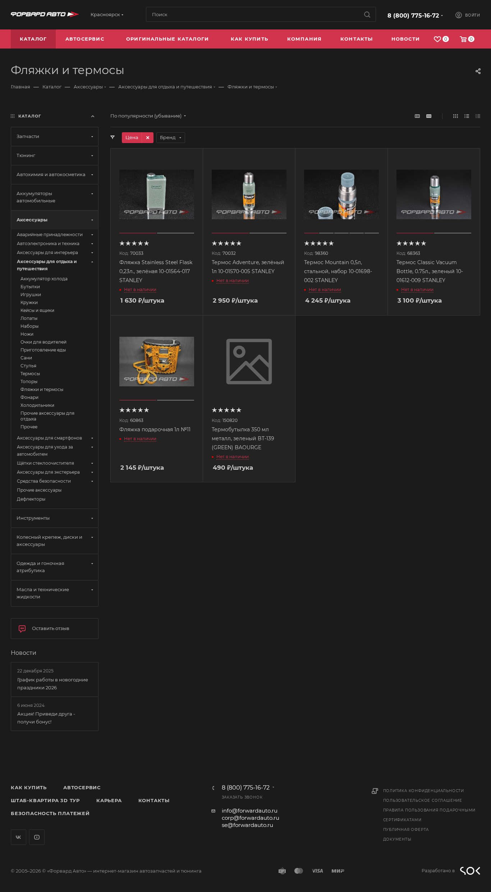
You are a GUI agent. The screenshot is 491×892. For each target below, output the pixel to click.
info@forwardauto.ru (249, 810)
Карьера (109, 800)
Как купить (29, 787)
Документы (397, 839)
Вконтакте (18, 837)
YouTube (37, 837)
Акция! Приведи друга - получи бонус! (46, 718)
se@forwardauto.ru (247, 825)
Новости (23, 652)
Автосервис (82, 787)
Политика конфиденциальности (423, 790)
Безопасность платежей (50, 813)
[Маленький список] (417, 116)
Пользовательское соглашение (423, 800)
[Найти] (367, 14)
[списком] (467, 116)
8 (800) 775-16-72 (413, 15)
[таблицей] (478, 116)
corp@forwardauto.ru (250, 817)
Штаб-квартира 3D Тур (45, 800)
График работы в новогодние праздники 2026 (52, 683)
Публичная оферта (406, 829)
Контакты (154, 800)
